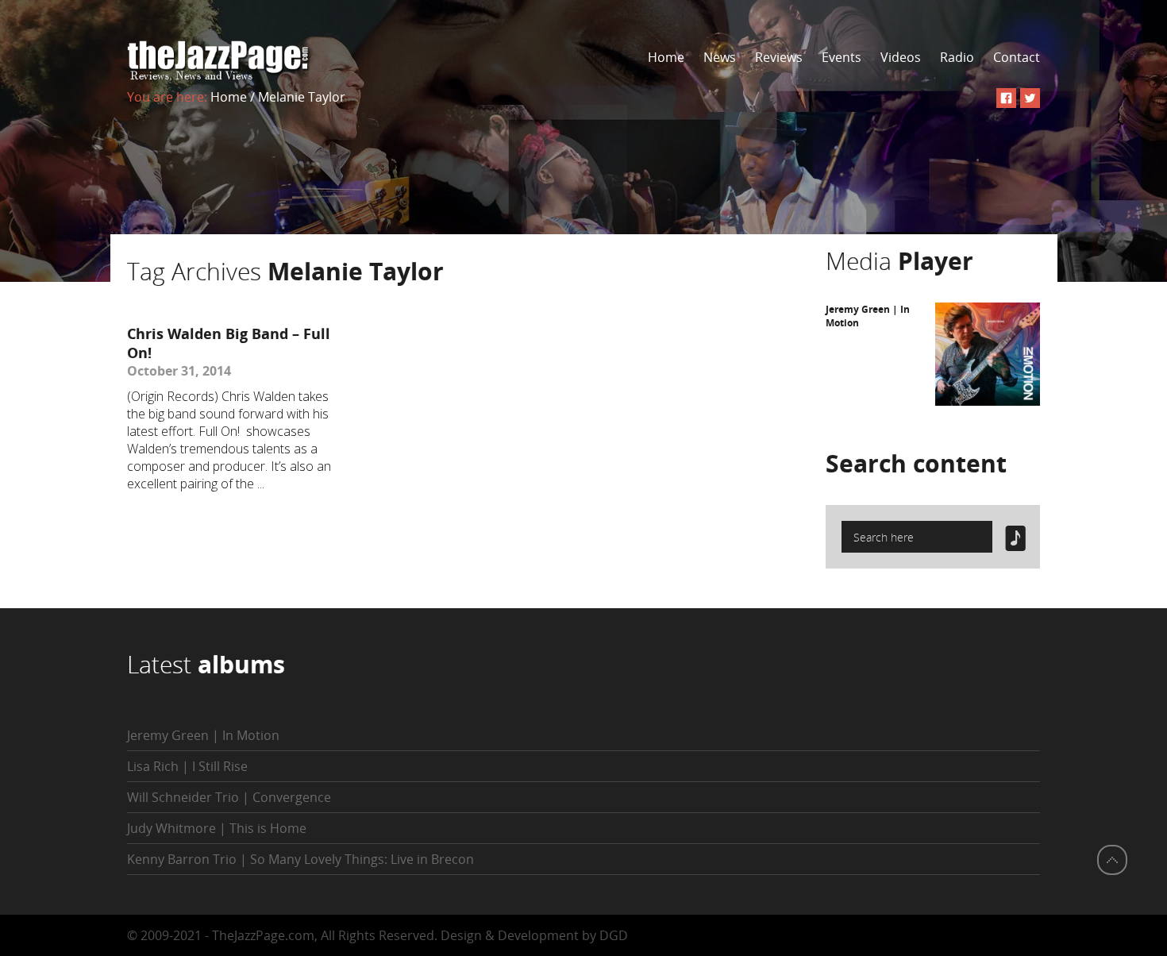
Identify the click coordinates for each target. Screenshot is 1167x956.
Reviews (779, 57)
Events (841, 57)
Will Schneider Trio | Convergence (229, 797)
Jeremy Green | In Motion (203, 735)
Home (666, 57)
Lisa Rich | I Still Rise (187, 766)
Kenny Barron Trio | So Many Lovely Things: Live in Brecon (300, 859)
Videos (900, 57)
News (719, 57)
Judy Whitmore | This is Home (216, 828)
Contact (1016, 57)
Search (916, 463)
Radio (957, 57)
